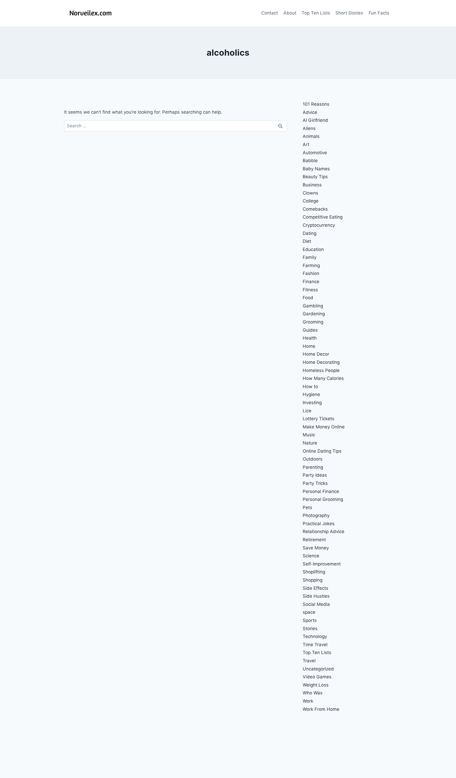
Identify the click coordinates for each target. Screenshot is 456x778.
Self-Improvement (322, 564)
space (309, 612)
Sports (310, 620)
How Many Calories (323, 378)
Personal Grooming (323, 499)
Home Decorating (321, 362)
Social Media (316, 604)
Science (311, 555)
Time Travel (315, 644)
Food (308, 297)
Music (309, 434)
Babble (310, 160)
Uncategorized (318, 668)
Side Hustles (316, 596)
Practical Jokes (319, 523)
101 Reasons (316, 104)
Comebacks (315, 209)
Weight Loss (316, 685)
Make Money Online (324, 426)
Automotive (315, 152)
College (311, 201)
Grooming (313, 322)
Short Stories (349, 13)
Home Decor (316, 354)
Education (313, 249)
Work (308, 701)
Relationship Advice (323, 531)
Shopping (312, 580)
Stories (310, 628)
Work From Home (321, 709)
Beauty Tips (315, 176)
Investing (312, 402)
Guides (310, 330)
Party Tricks (315, 483)
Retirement (314, 539)
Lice (307, 410)
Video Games (317, 676)
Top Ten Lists (316, 13)
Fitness (310, 289)
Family (309, 257)
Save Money (316, 547)
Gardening (314, 313)
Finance (311, 281)
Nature (310, 443)
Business (312, 184)
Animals (311, 136)
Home (309, 346)
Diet (307, 241)
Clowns (310, 193)
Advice (310, 112)
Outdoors (312, 459)
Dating (309, 233)
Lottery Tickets (318, 418)
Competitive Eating (323, 217)
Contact (269, 13)
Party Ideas (315, 475)
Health (310, 338)
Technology (315, 636)
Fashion (311, 273)
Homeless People (321, 370)
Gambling (313, 305)
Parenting (313, 467)
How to (310, 386)
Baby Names (316, 168)
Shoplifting (314, 571)
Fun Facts (379, 13)
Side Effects (315, 588)
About (289, 13)
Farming (311, 265)
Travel (309, 660)
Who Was (312, 692)
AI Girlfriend (315, 120)
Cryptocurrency (319, 225)
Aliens (309, 128)
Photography (316, 515)
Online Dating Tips (322, 451)
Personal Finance (321, 491)
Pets (307, 507)
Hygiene (311, 394)
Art (306, 144)
